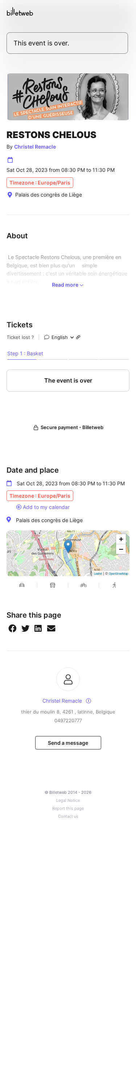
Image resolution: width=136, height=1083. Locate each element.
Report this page (68, 808)
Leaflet (98, 573)
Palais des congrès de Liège (49, 520)
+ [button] (121, 539)
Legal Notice (68, 800)
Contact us (68, 816)
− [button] (121, 549)
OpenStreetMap (118, 573)
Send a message (68, 743)
